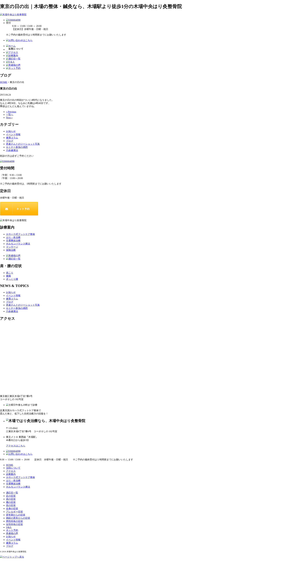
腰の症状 (11, 502)
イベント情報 (13, 134)
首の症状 (11, 505)
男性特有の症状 (14, 521)
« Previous (11, 111)
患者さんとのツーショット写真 (23, 144)
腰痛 (8, 276)
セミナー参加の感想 (17, 147)
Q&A (8, 527)
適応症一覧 (12, 492)
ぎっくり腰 (12, 279)
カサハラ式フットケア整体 (20, 234)
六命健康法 (12, 150)
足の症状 (11, 496)
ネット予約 (12, 530)
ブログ (9, 140)
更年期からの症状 (15, 515)
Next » (9, 117)
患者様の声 (12, 533)
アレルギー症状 (14, 511)
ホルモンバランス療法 (18, 243)
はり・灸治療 (13, 237)
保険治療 (11, 250)
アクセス (11, 471)
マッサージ (12, 247)
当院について (13, 468)
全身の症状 (12, 508)
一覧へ (9, 114)
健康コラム (12, 137)
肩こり (9, 272)
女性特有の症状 (14, 524)
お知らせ (11, 131)
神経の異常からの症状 (18, 518)
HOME (9, 465)
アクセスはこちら (15, 445)
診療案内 (11, 474)
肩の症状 (11, 499)
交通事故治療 (13, 240)
